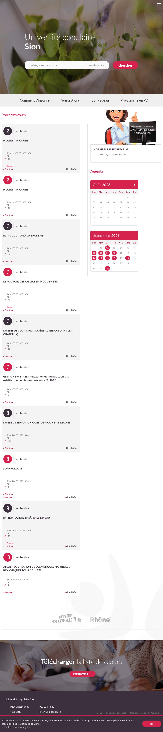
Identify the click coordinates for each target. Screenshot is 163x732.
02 (107, 248)
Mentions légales (138, 713)
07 (94, 253)
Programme (80, 673)
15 (101, 258)
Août (101, 185)
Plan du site (155, 713)
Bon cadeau (100, 100)
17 (114, 258)
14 (94, 258)
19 (128, 258)
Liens (99, 713)
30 (107, 268)
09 (107, 253)
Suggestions (70, 100)
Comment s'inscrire (35, 100)
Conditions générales (116, 713)
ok (151, 723)
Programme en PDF (135, 100)
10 (114, 253)
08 (101, 253)
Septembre (106, 236)
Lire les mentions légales (17, 727)
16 (107, 258)
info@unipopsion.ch (50, 711)
